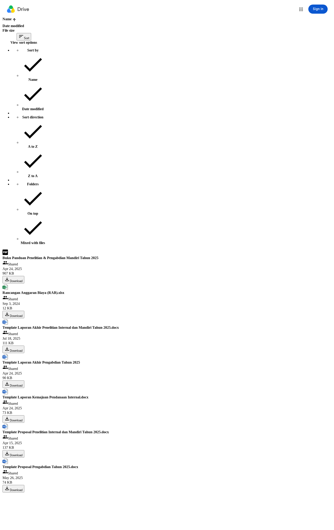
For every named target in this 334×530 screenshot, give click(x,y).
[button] (301, 9)
